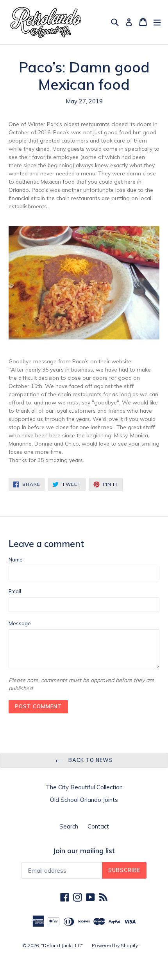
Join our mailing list (84, 850)
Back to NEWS (90, 760)
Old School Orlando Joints (84, 799)
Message (20, 623)
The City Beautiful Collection (84, 787)
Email (15, 591)
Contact (98, 826)
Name (16, 559)
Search (68, 826)
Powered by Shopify (115, 945)
